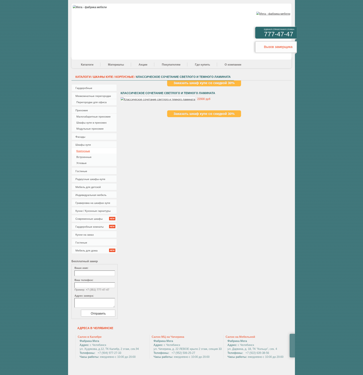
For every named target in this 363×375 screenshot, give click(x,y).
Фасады (80, 136)
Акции (143, 64)
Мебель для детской (88, 187)
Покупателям (171, 64)
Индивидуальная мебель (90, 194)
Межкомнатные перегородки (93, 95)
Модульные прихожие (90, 128)
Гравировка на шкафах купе (92, 202)
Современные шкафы (95, 218)
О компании (233, 64)
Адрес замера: (84, 295)
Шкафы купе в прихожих (91, 122)
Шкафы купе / (104, 76)
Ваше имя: (81, 267)
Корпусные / (125, 76)
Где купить (202, 64)
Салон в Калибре (108, 346)
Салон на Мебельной (254, 346)
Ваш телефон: (83, 279)
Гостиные (81, 171)
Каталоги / (84, 76)
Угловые (81, 163)
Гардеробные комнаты (95, 226)
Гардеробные (83, 88)
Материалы (116, 64)
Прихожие (81, 110)
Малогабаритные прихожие (93, 116)
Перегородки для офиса (91, 102)
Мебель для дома (95, 250)
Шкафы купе (83, 144)
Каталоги (87, 64)
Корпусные (83, 150)
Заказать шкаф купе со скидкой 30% (204, 83)
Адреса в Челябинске (95, 328)
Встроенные (84, 157)
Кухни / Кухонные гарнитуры (93, 210)
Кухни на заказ (84, 234)
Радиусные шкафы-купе (90, 179)
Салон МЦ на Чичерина (187, 346)
